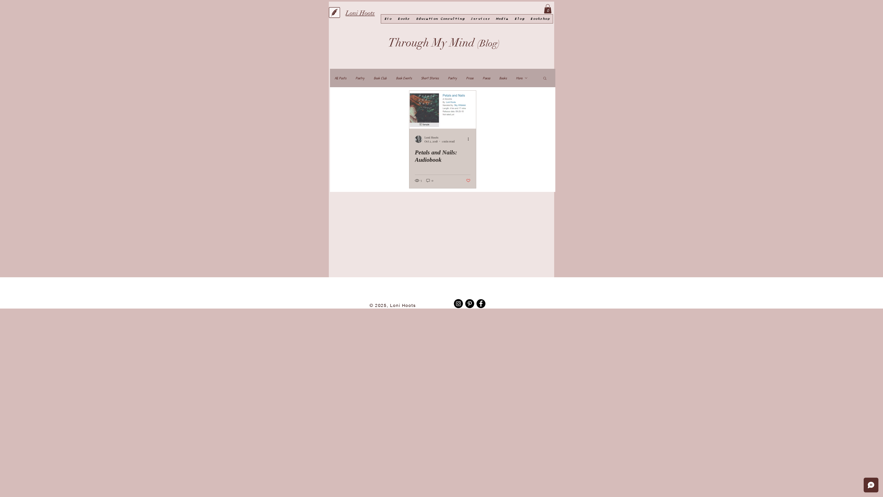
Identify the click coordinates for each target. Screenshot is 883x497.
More (519, 78)
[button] (545, 78)
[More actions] (470, 139)
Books (503, 78)
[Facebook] (480, 303)
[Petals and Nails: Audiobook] (442, 110)
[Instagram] (458, 303)
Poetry (359, 78)
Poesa (486, 78)
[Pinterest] (469, 303)
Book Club (380, 78)
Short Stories (430, 78)
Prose (469, 78)
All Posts (340, 78)
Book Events (404, 78)
